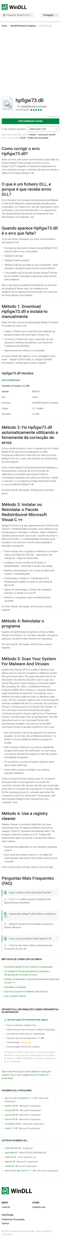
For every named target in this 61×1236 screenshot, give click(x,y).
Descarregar (11, 380)
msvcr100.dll (11, 1119)
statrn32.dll (10, 1157)
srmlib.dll (9, 1166)
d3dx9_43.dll (11, 1105)
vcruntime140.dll (13, 1123)
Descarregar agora (30, 121)
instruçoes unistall (46, 134)
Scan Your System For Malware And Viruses (26, 991)
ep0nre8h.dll (11, 1152)
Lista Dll (6, 1207)
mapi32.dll (10, 1161)
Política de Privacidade (13, 1219)
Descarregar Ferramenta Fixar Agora (27, 1019)
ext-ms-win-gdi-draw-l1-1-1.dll (20, 1170)
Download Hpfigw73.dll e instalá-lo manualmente (28, 967)
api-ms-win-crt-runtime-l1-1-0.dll (21, 1098)
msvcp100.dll (11, 1110)
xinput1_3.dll (11, 1128)
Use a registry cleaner (15, 996)
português (48, 15)
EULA (23, 138)
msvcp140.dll (11, 1114)
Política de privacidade (38, 138)
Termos (5, 1223)
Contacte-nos (39, 1207)
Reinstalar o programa (15, 987)
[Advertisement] (30, 63)
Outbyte (32, 134)
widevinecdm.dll (13, 1148)
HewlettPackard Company (23, 25)
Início (4, 25)
